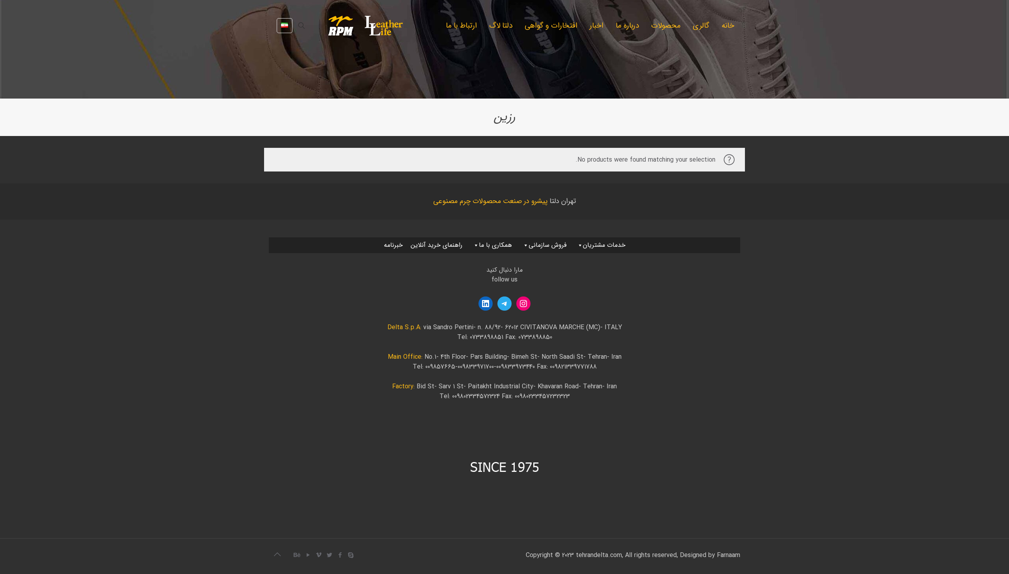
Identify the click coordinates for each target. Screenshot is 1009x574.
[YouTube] (308, 555)
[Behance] (297, 555)
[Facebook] (340, 555)
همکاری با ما (495, 245)
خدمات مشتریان (604, 245)
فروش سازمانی (547, 245)
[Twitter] (329, 555)
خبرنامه (393, 245)
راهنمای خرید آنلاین (436, 245)
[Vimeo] (319, 555)
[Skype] (350, 555)
